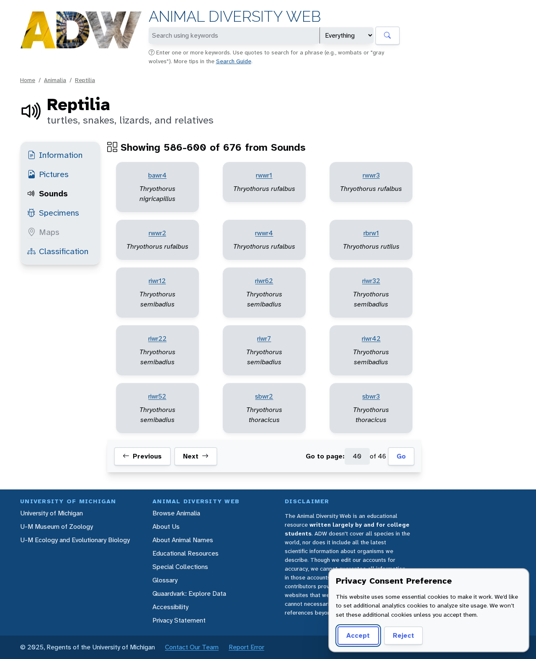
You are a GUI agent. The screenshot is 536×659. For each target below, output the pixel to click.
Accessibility (170, 606)
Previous (147, 456)
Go (401, 456)
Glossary (165, 580)
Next (190, 456)
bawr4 (157, 175)
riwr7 (264, 338)
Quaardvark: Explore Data (189, 593)
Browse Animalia (176, 513)
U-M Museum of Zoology (56, 526)
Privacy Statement (179, 620)
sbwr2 (264, 396)
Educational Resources (185, 553)
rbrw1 (371, 233)
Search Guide (233, 61)
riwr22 (157, 338)
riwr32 (371, 280)
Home (27, 80)
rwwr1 (264, 175)
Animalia (55, 80)
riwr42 (371, 338)
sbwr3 (371, 396)
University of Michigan (51, 513)
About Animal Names (182, 539)
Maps (49, 232)
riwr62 (264, 280)
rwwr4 (264, 233)
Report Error (246, 647)
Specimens (59, 212)
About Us (166, 526)
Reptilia (85, 80)
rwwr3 (371, 175)
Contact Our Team (192, 647)
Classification (63, 251)
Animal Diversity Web (235, 16)
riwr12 (157, 280)
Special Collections (180, 566)
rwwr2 (157, 233)
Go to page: (325, 456)
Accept (358, 635)
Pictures (54, 174)
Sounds (53, 193)
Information (60, 154)
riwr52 (157, 396)
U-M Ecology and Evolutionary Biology (75, 539)
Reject (403, 635)
